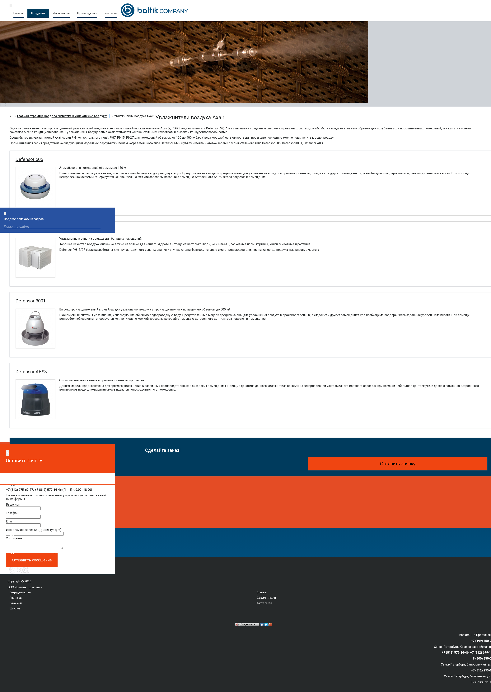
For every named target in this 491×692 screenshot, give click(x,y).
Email (9, 521)
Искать (108, 227)
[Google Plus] (270, 624)
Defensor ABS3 (31, 371)
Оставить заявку (397, 463)
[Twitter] (266, 624)
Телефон (12, 513)
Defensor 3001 (31, 301)
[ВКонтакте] (262, 624)
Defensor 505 (29, 159)
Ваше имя (13, 504)
